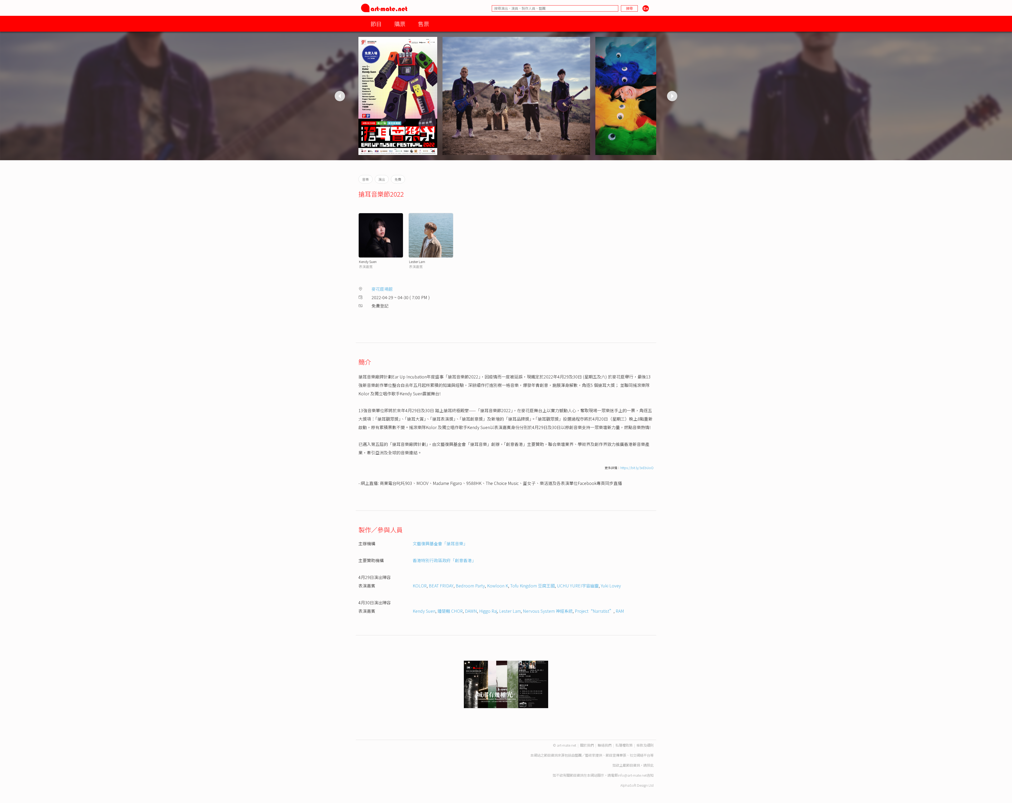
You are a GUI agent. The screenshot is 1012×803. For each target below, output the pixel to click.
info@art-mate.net (632, 775)
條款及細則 (645, 745)
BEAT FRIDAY (441, 585)
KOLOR (420, 585)
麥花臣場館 (382, 289)
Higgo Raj (488, 611)
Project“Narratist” (594, 611)
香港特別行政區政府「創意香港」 (444, 560)
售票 (423, 24)
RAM (620, 611)
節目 (376, 24)
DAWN (471, 611)
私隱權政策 (623, 745)
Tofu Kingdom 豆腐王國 (532, 585)
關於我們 (587, 745)
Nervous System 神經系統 (548, 611)
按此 (650, 765)
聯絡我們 (604, 745)
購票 (399, 24)
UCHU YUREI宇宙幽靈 (578, 585)
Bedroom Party (470, 585)
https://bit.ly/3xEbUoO (637, 467)
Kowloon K (497, 585)
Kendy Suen (368, 261)
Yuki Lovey (611, 585)
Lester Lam (417, 261)
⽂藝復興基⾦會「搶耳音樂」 (440, 543)
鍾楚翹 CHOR (450, 611)
